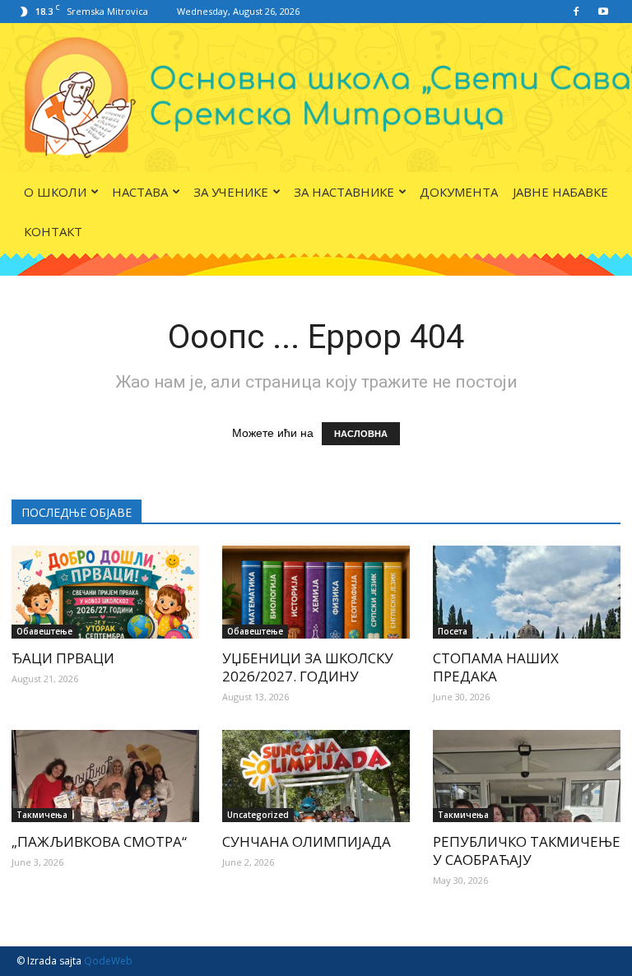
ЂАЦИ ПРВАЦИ (63, 657)
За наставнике (344, 192)
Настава (140, 192)
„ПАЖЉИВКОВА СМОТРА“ (99, 841)
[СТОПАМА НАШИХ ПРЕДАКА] (526, 592)
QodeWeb (108, 961)
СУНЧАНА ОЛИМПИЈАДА (306, 841)
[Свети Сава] (316, 97)
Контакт (53, 231)
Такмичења (41, 814)
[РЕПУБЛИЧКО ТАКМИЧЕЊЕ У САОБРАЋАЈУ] (526, 776)
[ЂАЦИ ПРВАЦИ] (105, 592)
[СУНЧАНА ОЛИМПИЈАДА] (316, 776)
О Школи (55, 192)
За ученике (230, 192)
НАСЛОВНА (361, 434)
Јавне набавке (560, 192)
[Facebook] (576, 11)
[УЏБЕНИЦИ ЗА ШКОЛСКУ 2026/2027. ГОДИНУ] (316, 592)
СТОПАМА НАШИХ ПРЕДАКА (496, 667)
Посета (452, 631)
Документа (459, 192)
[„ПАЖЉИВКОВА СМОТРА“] (105, 776)
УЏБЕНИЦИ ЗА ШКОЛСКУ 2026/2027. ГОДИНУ (307, 667)
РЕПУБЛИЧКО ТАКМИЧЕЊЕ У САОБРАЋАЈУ (526, 850)
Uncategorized (258, 814)
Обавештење (44, 631)
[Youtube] (603, 11)
